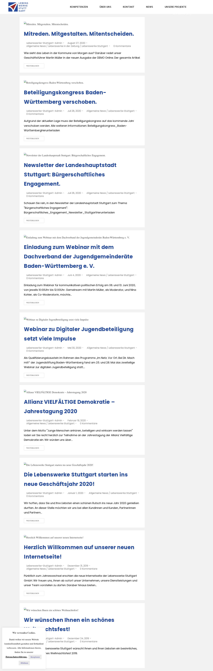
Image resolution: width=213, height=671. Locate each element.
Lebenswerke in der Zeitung (63, 46)
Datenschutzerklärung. (16, 656)
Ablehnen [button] (24, 663)
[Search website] (199, 7)
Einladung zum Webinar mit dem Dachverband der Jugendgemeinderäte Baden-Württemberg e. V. (78, 256)
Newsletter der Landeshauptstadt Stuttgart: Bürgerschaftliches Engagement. (70, 174)
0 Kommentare (122, 46)
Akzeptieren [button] (35, 657)
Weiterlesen (32, 66)
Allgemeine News (36, 46)
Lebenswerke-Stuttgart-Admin (44, 43)
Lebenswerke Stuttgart (95, 46)
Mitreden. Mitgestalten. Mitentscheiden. (79, 34)
